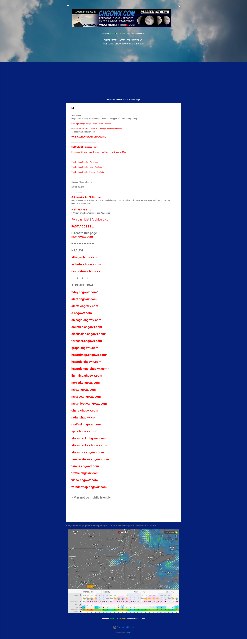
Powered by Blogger (125, 627)
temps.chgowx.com (85, 466)
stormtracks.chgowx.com (89, 445)
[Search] (179, 7)
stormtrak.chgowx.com (87, 452)
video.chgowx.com (84, 480)
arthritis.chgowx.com (86, 264)
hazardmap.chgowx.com (88, 355)
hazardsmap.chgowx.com (89, 369)
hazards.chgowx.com (86, 362)
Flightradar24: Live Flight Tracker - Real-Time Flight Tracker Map (98, 152)
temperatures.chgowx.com (90, 459)
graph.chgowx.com (84, 348)
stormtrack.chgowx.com (88, 438)
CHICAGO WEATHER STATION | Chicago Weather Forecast (96, 129)
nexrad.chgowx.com (85, 382)
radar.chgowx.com (84, 417)
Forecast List (80, 219)
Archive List (100, 219)
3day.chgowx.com (84, 292)
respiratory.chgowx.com (88, 271)
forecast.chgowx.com (86, 341)
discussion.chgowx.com (88, 334)
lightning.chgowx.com (86, 375)
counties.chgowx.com (86, 327)
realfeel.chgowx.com (86, 424)
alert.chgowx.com (84, 299)
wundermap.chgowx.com (89, 487)
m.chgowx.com (82, 236)
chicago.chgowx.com (86, 320)
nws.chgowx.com (83, 389)
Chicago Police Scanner (100, 124)
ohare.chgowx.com (84, 410)
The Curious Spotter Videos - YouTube (87, 172)
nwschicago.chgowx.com (89, 403)
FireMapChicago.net (80, 124)
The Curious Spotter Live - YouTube (86, 167)
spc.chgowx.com (83, 431)
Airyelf (129, 632)
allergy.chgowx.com (85, 257)
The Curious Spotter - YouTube (84, 162)
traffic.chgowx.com (85, 473)
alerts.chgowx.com (84, 306)
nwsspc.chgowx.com (86, 396)
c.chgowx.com (81, 313)
